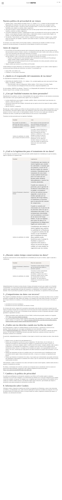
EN (57, 2)
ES (59, 2)
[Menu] (3, 3)
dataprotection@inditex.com (14, 330)
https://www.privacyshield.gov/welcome (18, 316)
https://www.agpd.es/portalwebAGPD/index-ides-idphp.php (17, 369)
